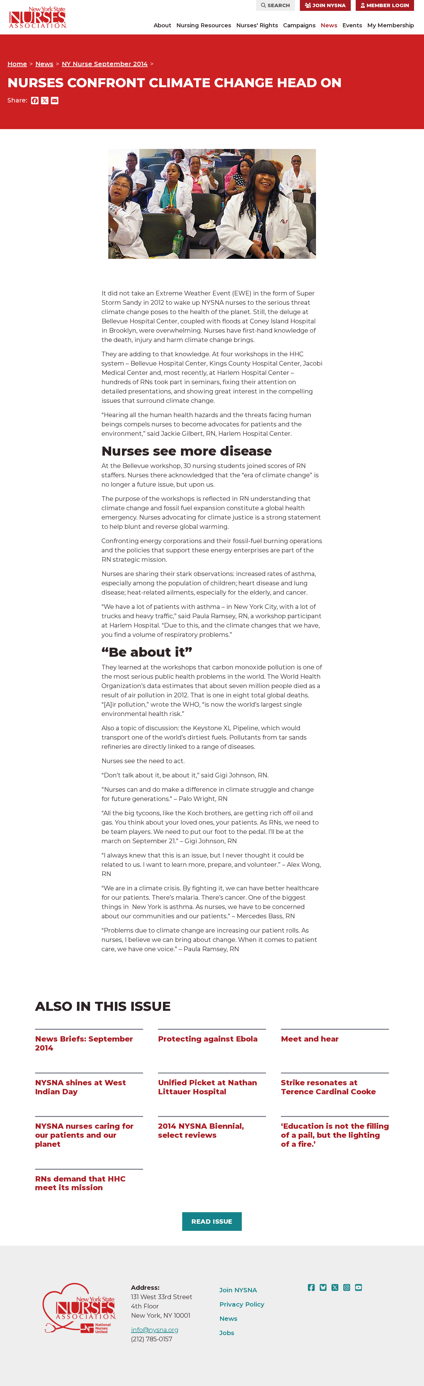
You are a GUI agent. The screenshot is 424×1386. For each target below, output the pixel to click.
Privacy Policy (241, 1304)
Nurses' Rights (257, 25)
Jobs (226, 1333)
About (162, 25)
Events (352, 25)
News (329, 25)
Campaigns (299, 25)
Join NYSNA (328, 5)
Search (278, 5)
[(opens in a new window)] (312, 1287)
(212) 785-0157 (151, 1339)
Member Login (387, 5)
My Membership (390, 25)
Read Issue (212, 1221)
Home (17, 64)
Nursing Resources (203, 25)
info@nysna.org (154, 1330)
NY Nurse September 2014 (105, 64)
